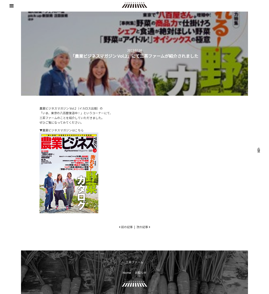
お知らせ (140, 272)
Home (127, 272)
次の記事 (142, 227)
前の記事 (127, 227)
